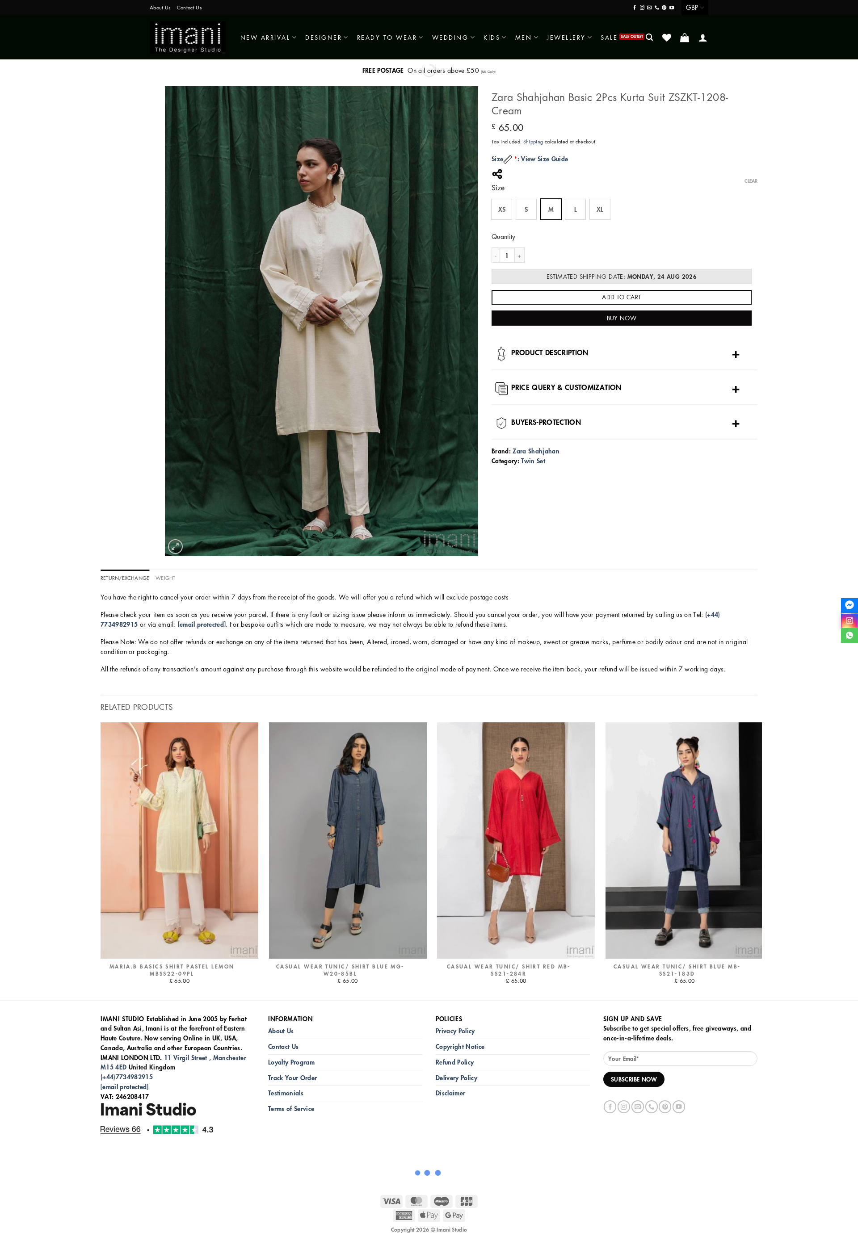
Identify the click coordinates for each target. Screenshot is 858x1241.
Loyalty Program (291, 1062)
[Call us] (657, 7)
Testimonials (285, 1093)
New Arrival (265, 37)
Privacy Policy (455, 1031)
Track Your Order (292, 1077)
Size (498, 188)
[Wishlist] (667, 37)
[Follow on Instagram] (642, 7)
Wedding (450, 37)
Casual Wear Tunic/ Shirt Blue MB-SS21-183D (677, 970)
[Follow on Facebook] (634, 7)
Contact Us (189, 7)
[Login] (703, 37)
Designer (323, 37)
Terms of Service (291, 1108)
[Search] (650, 37)
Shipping (533, 141)
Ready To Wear (387, 37)
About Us (160, 7)
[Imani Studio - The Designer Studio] (188, 37)
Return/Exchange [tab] (125, 577)
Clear (750, 181)
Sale (609, 37)
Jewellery (566, 37)
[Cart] (685, 37)
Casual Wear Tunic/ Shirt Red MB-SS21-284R (509, 970)
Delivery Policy (456, 1077)
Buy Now (622, 318)
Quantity (504, 236)
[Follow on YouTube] (671, 7)
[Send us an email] (649, 7)
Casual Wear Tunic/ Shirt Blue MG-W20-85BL (340, 970)
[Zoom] (175, 546)
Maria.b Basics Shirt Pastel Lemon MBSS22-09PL (172, 970)
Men (523, 37)
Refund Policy (455, 1062)
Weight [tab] (165, 577)
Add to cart (621, 297)
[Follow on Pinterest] (664, 7)
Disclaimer (450, 1093)
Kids (492, 37)
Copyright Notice (460, 1046)
